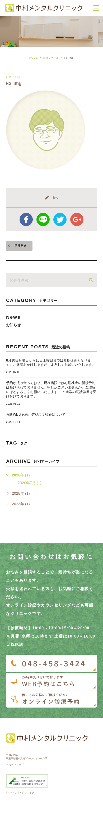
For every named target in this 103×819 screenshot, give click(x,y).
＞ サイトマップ (15, 764)
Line (43, 219)
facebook (26, 219)
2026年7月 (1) (29, 483)
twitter (60, 219)
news (13, 320)
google (76, 219)
